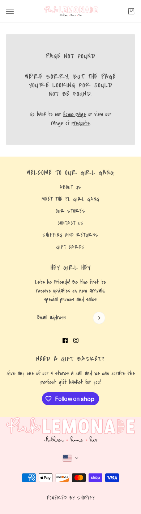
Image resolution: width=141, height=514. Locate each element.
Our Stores (70, 211)
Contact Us (70, 223)
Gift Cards (70, 247)
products (81, 123)
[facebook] (65, 340)
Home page (74, 114)
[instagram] (76, 340)
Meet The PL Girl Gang (70, 199)
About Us (70, 187)
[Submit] (99, 318)
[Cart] (131, 11)
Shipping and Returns (70, 235)
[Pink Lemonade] (71, 11)
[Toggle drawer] (10, 11)
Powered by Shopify (71, 498)
